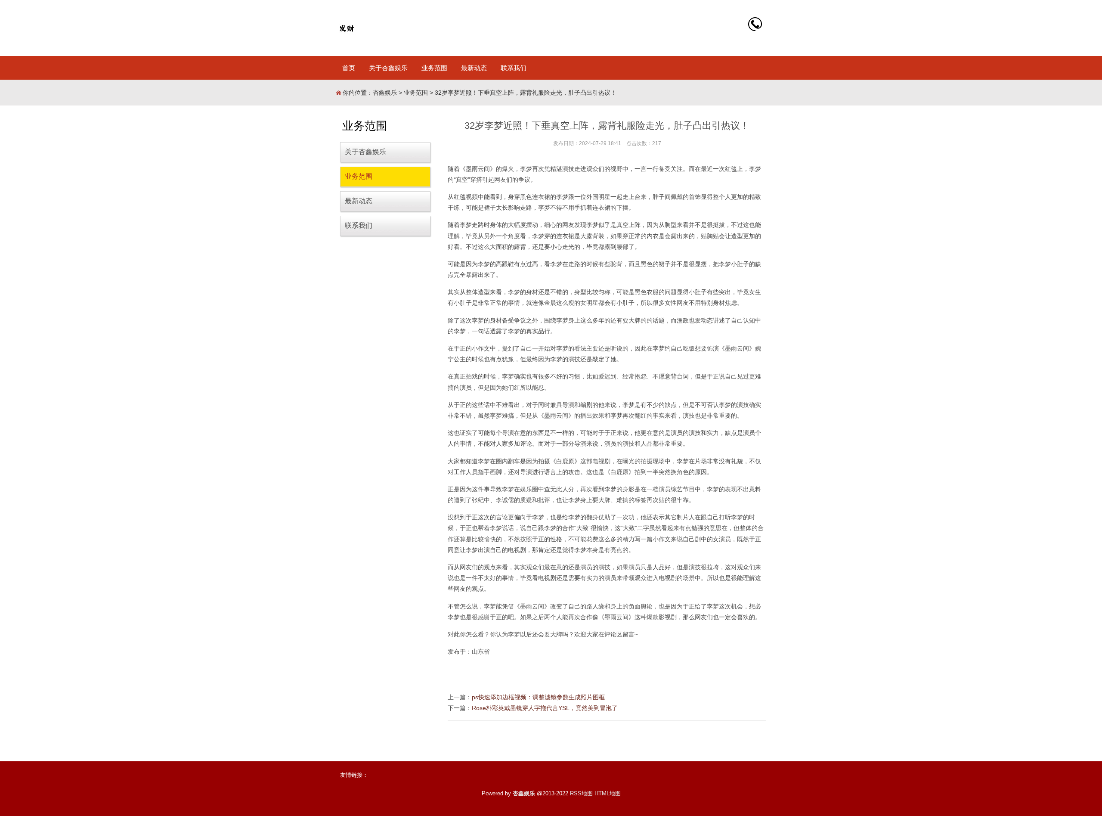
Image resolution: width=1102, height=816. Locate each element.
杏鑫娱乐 (385, 92)
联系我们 (513, 67)
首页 (348, 67)
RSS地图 (581, 793)
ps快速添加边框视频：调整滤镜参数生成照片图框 (538, 697)
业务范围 (434, 67)
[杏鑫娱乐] (346, 28)
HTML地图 (607, 793)
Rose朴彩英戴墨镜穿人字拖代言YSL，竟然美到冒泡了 (545, 707)
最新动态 (474, 67)
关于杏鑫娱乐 (388, 67)
